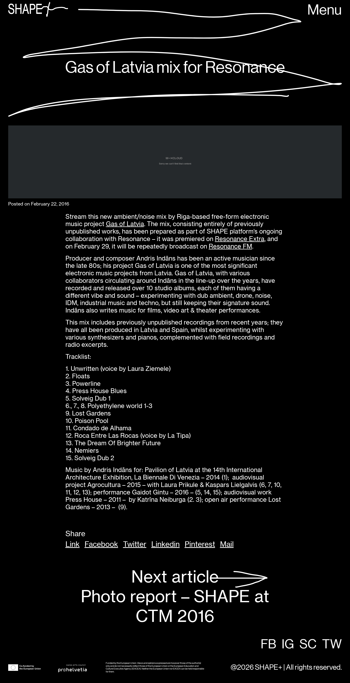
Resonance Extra (239, 238)
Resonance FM (230, 246)
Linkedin (165, 544)
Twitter (134, 544)
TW (332, 644)
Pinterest (200, 544)
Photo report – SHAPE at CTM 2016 (175, 596)
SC (308, 644)
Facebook (101, 544)
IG (288, 644)
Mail (227, 544)
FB (268, 644)
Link (72, 544)
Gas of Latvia (125, 224)
